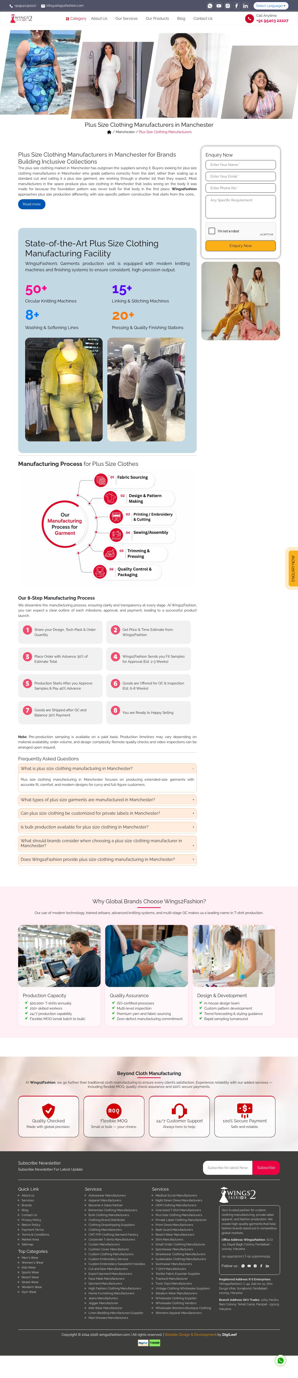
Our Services (126, 18)
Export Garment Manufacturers (110, 1273)
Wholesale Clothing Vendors (176, 1303)
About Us (99, 18)
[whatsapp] (210, 6)
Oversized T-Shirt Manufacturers (178, 1210)
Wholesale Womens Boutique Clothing (183, 1308)
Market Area (30, 1239)
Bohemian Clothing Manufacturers (112, 1210)
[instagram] (227, 6)
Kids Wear (29, 1267)
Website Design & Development (191, 1335)
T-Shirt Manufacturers (171, 1269)
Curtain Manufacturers (104, 1244)
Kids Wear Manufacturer (105, 1308)
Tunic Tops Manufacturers (174, 1283)
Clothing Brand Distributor (106, 1220)
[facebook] (236, 6)
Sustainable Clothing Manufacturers (181, 1259)
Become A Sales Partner (105, 1205)
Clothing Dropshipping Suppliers (111, 1225)
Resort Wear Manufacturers (175, 1234)
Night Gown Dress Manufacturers (179, 1200)
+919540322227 (24, 5)
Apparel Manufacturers (104, 1200)
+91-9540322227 (233, 1256)
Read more (32, 204)
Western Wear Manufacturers (176, 1293)
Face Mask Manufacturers (106, 1278)
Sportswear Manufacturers (174, 1249)
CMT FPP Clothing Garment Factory (113, 1234)
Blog (181, 18)
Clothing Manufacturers (105, 1229)
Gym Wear (29, 1292)
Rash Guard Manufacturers (174, 1229)
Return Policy (31, 1225)
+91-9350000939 (258, 1256)
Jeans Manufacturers (103, 1298)
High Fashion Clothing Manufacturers (114, 1288)
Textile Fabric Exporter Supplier (178, 1273)
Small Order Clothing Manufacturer (180, 1244)
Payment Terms (33, 1229)
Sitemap (27, 1244)
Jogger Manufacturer (103, 1303)
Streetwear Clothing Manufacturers (180, 1254)
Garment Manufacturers (105, 1283)
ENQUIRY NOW (293, 569)
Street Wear (30, 1282)
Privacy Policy (31, 1220)
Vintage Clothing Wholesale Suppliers (183, 1288)
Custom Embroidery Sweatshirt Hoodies (116, 1264)
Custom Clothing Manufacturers (110, 1254)
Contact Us (203, 18)
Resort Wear (30, 1277)
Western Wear (32, 1287)
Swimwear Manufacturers (174, 1264)
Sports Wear (30, 1272)
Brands (27, 1205)
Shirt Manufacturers (169, 1239)
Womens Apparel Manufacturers (179, 1313)
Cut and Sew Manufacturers (108, 1269)
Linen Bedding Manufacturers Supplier (115, 1313)
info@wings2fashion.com (64, 5)
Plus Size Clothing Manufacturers (179, 1215)
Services (28, 1200)
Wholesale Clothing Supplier (176, 1298)
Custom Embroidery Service (108, 1259)
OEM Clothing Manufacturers (176, 1205)
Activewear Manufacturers (107, 1195)
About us (28, 1195)
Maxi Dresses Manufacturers (108, 1318)
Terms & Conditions (35, 1234)
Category (77, 18)
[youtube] (219, 6)
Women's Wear (33, 1262)
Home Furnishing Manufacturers (111, 1293)
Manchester (125, 132)
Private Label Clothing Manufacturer (181, 1220)
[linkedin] (245, 6)
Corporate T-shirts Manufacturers (111, 1239)
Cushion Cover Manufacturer (108, 1249)
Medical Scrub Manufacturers (176, 1195)
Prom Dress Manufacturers (174, 1225)
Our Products (157, 18)
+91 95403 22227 (272, 20)
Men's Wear (30, 1257)
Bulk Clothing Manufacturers (108, 1215)
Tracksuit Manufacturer (172, 1278)
